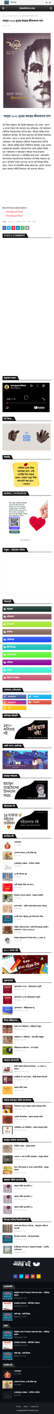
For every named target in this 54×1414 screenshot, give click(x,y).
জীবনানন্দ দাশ (20, 221)
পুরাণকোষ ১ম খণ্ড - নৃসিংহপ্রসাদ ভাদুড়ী (27, 986)
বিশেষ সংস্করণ (13, 677)
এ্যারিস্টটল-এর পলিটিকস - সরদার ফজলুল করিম (30, 1127)
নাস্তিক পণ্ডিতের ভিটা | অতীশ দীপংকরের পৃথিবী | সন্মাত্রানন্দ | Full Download (31, 928)
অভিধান (10, 617)
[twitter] (39, 697)
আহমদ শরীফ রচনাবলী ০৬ (23, 1207)
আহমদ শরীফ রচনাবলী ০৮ (23, 1186)
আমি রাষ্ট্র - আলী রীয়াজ (22, 1314)
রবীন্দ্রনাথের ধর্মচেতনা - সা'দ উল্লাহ (26, 1047)
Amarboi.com (27, 8)
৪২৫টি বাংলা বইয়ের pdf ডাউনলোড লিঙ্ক (28, 916)
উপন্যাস (10, 624)
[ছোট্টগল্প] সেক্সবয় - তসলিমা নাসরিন (27, 863)
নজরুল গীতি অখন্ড (20, 1087)
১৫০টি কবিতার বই (20, 874)
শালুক (10, 16)
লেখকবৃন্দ (17, 842)
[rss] (14, 708)
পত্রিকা (29, 221)
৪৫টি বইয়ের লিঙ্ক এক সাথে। (24, 885)
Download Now (14, 212)
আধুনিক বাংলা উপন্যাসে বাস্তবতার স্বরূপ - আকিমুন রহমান (31, 1294)
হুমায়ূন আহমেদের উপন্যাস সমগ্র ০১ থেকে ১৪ (29, 938)
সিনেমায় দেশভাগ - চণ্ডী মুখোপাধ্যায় (26, 1236)
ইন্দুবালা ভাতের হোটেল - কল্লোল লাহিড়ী (28, 895)
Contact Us (34, 1406)
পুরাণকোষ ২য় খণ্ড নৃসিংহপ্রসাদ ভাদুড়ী (27, 997)
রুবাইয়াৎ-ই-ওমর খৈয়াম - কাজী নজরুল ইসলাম (30, 1077)
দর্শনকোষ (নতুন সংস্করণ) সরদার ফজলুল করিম (30, 1106)
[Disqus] (27, 272)
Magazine (11, 221)
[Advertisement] (27, 188)
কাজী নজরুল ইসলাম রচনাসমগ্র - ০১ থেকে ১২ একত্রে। (30, 1067)
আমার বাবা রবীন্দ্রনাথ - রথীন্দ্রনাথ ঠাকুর (27, 1026)
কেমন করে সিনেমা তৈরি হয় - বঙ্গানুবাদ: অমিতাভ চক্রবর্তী (31, 1227)
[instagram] (14, 702)
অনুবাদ (10, 609)
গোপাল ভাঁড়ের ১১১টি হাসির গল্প (25, 853)
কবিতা (10, 632)
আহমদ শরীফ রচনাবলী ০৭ (23, 1196)
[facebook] (14, 697)
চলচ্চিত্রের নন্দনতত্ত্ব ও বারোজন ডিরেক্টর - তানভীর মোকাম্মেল (31, 1248)
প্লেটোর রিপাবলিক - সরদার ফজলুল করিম (28, 1117)
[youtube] (39, 702)
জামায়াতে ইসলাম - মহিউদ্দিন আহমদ (27, 1303)
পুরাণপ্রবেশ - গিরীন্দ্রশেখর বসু (24, 1008)
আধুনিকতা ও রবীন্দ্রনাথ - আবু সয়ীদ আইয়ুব (29, 1037)
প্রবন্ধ (9, 670)
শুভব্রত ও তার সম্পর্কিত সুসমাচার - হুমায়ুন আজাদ (31, 1157)
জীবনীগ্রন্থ (11, 647)
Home (5, 16)
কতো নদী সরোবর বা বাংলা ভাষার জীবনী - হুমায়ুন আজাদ (31, 1168)
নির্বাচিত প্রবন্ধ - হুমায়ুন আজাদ (24, 1146)
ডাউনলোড (11, 655)
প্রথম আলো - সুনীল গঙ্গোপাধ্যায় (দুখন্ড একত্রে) (30, 906)
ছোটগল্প (10, 639)
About (26, 1406)
